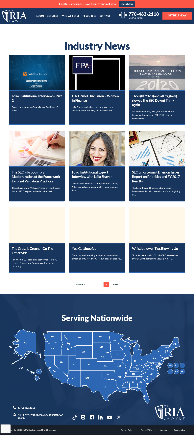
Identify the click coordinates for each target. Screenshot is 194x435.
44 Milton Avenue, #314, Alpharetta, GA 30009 (40, 416)
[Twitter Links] (119, 417)
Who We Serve (70, 16)
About (40, 16)
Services (52, 16)
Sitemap (163, 430)
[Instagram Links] (83, 417)
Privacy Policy (127, 430)
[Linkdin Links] (100, 417)
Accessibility (179, 430)
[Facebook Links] (92, 417)
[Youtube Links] (109, 417)
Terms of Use (146, 430)
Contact (104, 16)
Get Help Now (177, 15)
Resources (89, 16)
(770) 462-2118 (26, 407)
